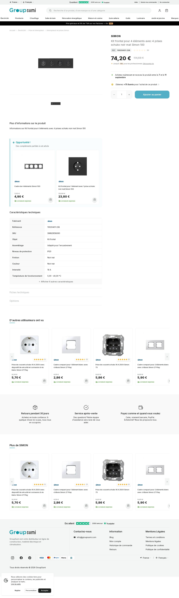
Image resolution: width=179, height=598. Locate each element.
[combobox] (98, 10)
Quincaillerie (114, 18)
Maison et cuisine (95, 18)
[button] (141, 50)
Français (28, 2)
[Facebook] (21, 558)
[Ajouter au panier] (50, 199)
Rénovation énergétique (72, 18)
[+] (129, 94)
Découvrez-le (148, 64)
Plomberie (19, 18)
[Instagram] (13, 558)
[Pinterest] (30, 558)
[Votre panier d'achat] (166, 10)
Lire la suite (16, 584)
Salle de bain (50, 18)
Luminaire (141, 18)
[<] (12, 356)
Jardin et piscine (158, 18)
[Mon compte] (159, 10)
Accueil (12, 30)
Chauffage (34, 18)
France (14, 2)
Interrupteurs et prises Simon (58, 30)
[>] (167, 356)
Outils (128, 18)
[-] (114, 94)
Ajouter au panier (152, 94)
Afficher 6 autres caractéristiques (57, 281)
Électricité (22, 30)
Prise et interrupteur (36, 30)
